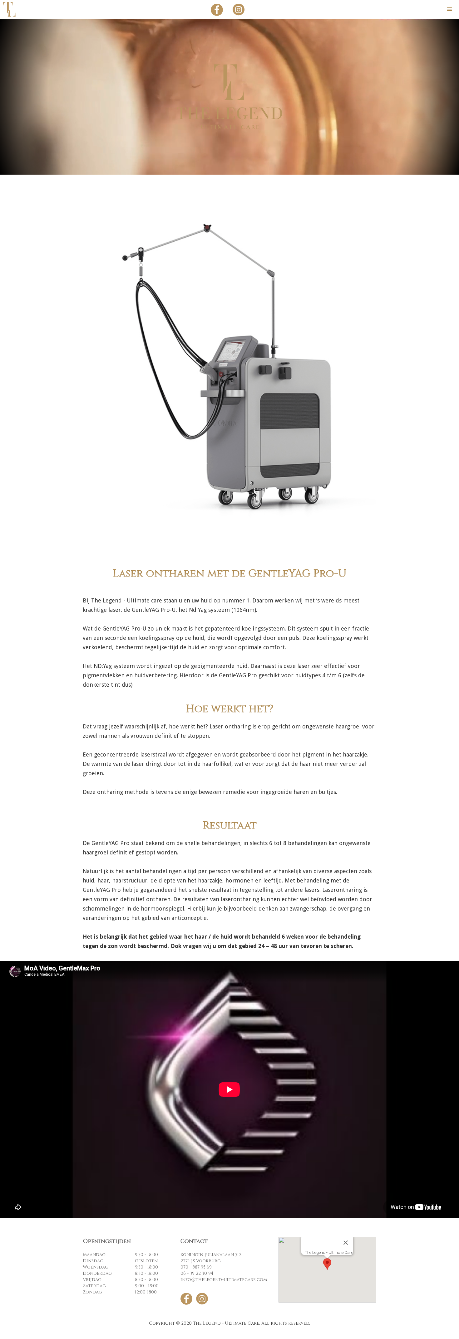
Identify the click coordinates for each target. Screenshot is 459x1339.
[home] (9, 9)
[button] (449, 9)
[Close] (345, 1242)
